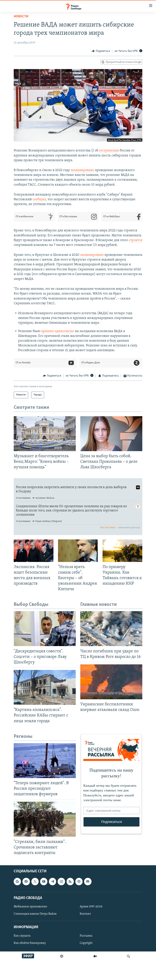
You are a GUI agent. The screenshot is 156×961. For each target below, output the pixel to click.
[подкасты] (61, 956)
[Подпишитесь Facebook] (26, 881)
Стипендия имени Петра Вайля (35, 913)
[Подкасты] (79, 881)
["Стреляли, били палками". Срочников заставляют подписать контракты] (45, 819)
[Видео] (95, 956)
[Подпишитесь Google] (17, 881)
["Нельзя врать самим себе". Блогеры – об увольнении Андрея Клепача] (78, 550)
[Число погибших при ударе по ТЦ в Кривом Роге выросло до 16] (111, 628)
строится (135, 240)
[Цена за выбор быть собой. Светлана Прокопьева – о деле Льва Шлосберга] (111, 433)
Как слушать (22, 936)
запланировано (82, 170)
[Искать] (128, 956)
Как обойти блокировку (30, 943)
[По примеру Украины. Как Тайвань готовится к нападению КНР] (122, 550)
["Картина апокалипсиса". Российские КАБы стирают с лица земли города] (45, 687)
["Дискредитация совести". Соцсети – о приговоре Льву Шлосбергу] (45, 628)
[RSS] (70, 881)
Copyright (86, 943)
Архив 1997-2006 (91, 906)
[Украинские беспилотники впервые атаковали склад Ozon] (111, 681)
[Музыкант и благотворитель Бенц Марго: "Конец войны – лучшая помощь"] (45, 433)
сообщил (39, 199)
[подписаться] (87, 881)
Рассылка (86, 936)
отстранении (109, 150)
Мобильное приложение (30, 906)
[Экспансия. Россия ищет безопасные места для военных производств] (33, 550)
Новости (21, 16)
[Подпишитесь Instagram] (61, 881)
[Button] (101, 51)
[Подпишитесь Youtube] (43, 881)
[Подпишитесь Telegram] (52, 881)
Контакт (85, 913)
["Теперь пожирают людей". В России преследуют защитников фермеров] (45, 760)
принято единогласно (57, 331)
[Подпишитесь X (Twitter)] (35, 881)
